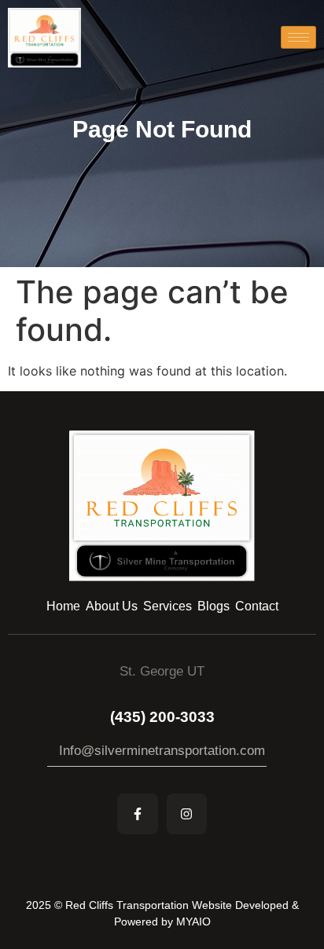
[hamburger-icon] (298, 37)
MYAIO (193, 921)
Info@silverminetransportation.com (162, 750)
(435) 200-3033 (162, 717)
